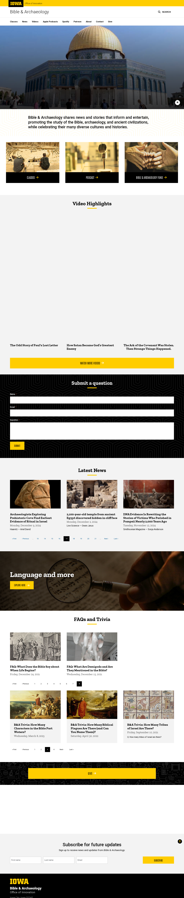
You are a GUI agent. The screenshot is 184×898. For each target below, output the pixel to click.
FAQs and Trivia (92, 619)
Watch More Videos (90, 363)
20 (89, 539)
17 (68, 539)
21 (96, 539)
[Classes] (32, 157)
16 (60, 539)
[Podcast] (92, 157)
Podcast (90, 177)
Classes (14, 21)
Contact (100, 21)
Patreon (77, 21)
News (24, 21)
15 (53, 539)
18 (74, 539)
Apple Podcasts (50, 21)
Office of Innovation (33, 3)
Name (12, 394)
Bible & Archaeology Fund (149, 177)
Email (12, 407)
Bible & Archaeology (29, 12)
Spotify (65, 21)
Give (110, 21)
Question (14, 420)
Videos (35, 21)
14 (46, 539)
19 (82, 539)
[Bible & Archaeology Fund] (151, 157)
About (88, 21)
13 (38, 539)
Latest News (92, 470)
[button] (164, 12)
